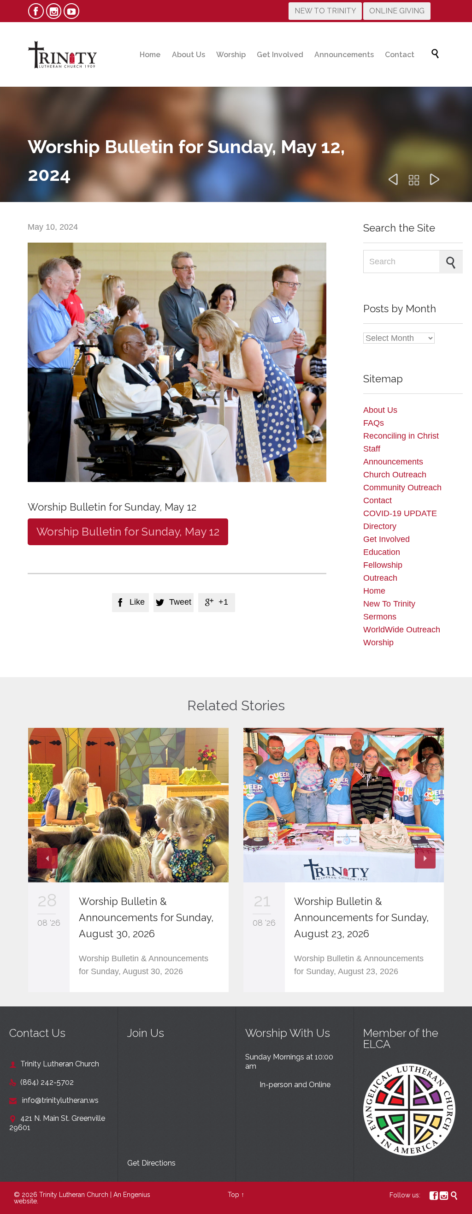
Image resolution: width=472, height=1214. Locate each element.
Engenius (136, 1194)
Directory (379, 526)
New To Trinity (389, 603)
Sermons (379, 616)
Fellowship (382, 565)
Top (233, 1194)
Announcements (393, 461)
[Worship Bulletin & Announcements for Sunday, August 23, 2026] (343, 805)
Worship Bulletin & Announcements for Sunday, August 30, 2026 (146, 917)
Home (374, 590)
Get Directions (151, 1163)
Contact (377, 500)
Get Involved (386, 539)
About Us (380, 410)
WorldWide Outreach (401, 629)
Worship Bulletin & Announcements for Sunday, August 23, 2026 (361, 917)
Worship (378, 642)
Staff (371, 448)
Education (381, 552)
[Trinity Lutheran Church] (62, 54)
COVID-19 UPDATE (400, 513)
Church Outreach (394, 474)
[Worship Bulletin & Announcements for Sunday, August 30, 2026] (128, 805)
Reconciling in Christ (401, 435)
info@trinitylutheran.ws (54, 1100)
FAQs (373, 423)
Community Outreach (402, 487)
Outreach (380, 578)
